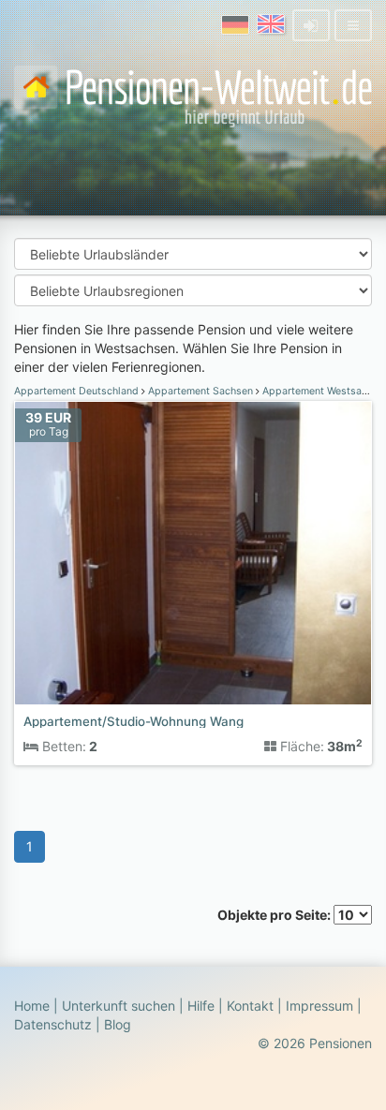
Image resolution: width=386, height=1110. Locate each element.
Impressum (319, 1006)
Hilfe (201, 1006)
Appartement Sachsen (200, 391)
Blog (117, 1024)
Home (32, 1006)
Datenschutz (53, 1024)
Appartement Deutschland (77, 391)
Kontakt (250, 1006)
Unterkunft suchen (118, 1006)
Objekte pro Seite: (275, 915)
